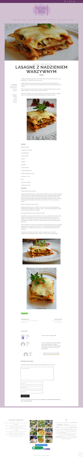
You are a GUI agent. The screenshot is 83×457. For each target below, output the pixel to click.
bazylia (63, 422)
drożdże (74, 425)
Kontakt (72, 19)
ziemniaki (71, 437)
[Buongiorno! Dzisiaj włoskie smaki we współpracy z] (49, 439)
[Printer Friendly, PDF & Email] (24, 313)
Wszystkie (15, 90)
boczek (66, 422)
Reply (27, 337)
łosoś (75, 437)
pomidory (63, 433)
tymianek (67, 437)
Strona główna (16, 19)
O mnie (58, 19)
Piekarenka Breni (42, 19)
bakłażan (15, 96)
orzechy (70, 431)
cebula (72, 422)
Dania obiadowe (13, 87)
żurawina (69, 438)
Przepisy (24, 19)
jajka (75, 427)
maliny (57, 430)
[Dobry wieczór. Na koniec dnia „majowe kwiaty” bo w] (41, 423)
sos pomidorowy (74, 433)
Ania (7, 434)
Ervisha (27, 335)
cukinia (15, 97)
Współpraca (65, 19)
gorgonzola (63, 427)
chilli (75, 422)
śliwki (66, 438)
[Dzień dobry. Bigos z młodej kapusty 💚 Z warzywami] (41, 439)
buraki (69, 422)
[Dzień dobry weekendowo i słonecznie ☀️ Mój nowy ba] (33, 431)
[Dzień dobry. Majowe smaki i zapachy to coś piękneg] (33, 439)
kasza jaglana (60, 429)
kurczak (70, 429)
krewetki (65, 429)
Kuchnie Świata (52, 19)
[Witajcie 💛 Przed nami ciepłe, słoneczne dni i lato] (49, 423)
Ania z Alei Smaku (10, 431)
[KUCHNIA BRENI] (41, 16)
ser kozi (70, 433)
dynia (57, 427)
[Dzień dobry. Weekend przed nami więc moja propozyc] (49, 431)
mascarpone (61, 430)
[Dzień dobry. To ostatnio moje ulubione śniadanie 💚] (33, 423)
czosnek (70, 425)
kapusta (56, 429)
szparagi (68, 435)
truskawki (58, 437)
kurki (73, 429)
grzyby (66, 427)
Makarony (15, 89)
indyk (69, 427)
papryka (15, 102)
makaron (76, 429)
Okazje (29, 19)
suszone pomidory (61, 435)
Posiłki (34, 19)
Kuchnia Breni (41, 412)
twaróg (64, 437)
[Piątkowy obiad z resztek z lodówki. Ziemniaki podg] (41, 431)
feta (60, 427)
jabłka (72, 427)
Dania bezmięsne (46, 64)
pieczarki (57, 433)
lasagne (15, 99)
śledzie (63, 438)
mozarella (15, 100)
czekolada (65, 425)
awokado (56, 422)
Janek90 (27, 342)
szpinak (73, 435)
